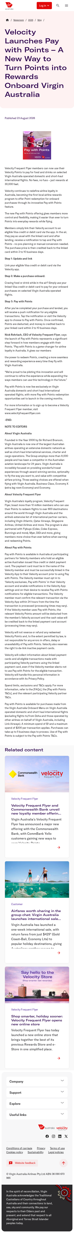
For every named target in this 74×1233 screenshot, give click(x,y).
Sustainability (35, 1152)
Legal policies (56, 1152)
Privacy (41, 1148)
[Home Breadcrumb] (7, 20)
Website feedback (25, 1162)
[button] (44, 5)
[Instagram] (53, 1136)
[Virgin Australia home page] (9, 6)
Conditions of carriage (19, 1148)
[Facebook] (47, 1136)
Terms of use (57, 1148)
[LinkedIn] (59, 1136)
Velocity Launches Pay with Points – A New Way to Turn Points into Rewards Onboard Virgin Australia (36, 63)
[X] (66, 1136)
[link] (19, 20)
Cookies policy (14, 1152)
